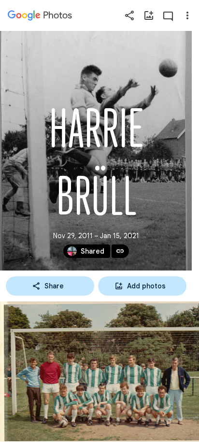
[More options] (187, 15)
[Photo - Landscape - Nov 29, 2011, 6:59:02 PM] (99, 371)
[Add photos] (148, 15)
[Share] (129, 15)
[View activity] (168, 15)
